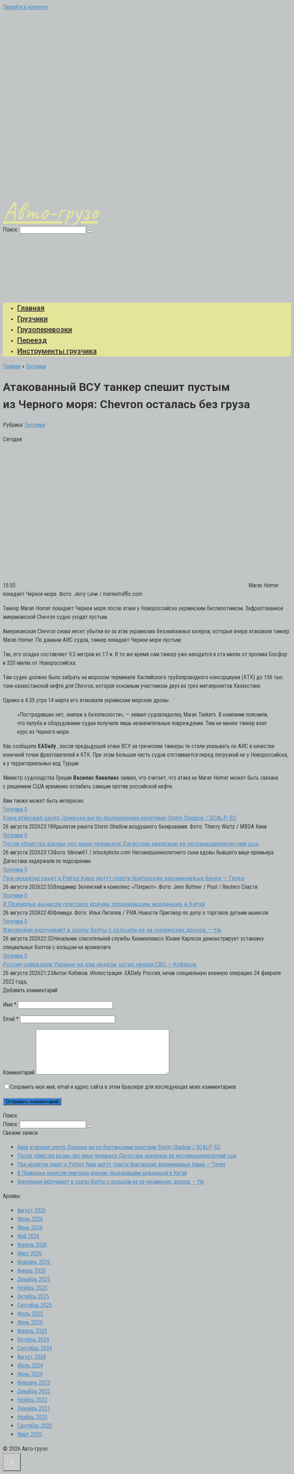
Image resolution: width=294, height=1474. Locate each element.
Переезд (32, 340)
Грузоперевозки (44, 329)
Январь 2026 (31, 1270)
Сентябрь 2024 (34, 1348)
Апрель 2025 (32, 1331)
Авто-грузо (50, 211)
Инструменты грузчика (57, 351)
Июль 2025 (30, 1313)
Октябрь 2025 (33, 1296)
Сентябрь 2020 (34, 1425)
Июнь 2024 (30, 1374)
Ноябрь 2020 (32, 1417)
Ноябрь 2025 (32, 1287)
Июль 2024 (30, 1365)
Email (11, 1019)
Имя (9, 1004)
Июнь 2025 (30, 1322)
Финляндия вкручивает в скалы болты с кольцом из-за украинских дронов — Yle (112, 930)
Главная (30, 308)
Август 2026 (31, 1210)
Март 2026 (29, 1253)
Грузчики (32, 318)
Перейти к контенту (25, 7)
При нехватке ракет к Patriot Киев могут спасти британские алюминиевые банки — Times (123, 878)
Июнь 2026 (30, 1227)
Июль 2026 (30, 1219)
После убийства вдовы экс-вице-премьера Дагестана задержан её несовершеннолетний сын (131, 843)
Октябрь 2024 (33, 1339)
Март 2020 (29, 1434)
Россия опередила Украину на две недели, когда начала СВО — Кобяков (99, 964)
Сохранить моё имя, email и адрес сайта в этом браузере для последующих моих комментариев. (123, 1086)
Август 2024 (31, 1356)
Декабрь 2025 (33, 1279)
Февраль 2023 (33, 1382)
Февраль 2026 (33, 1262)
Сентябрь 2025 (34, 1305)
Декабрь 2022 (33, 1391)
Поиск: (11, 229)
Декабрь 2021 (33, 1408)
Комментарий (18, 1072)
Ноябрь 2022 (32, 1399)
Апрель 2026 (32, 1244)
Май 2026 (28, 1236)
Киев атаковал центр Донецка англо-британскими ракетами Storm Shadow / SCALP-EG (119, 818)
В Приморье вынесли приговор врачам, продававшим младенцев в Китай (104, 904)
